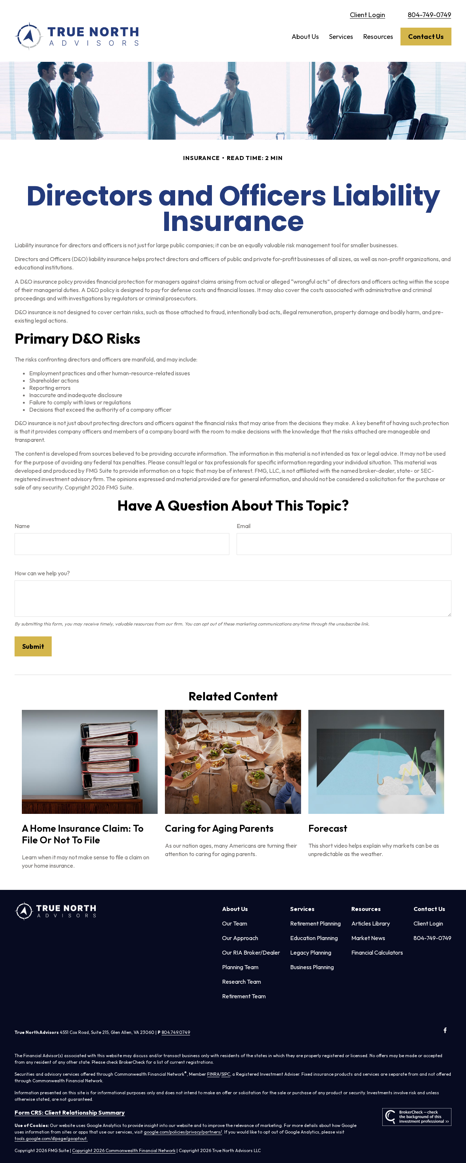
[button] (305, 36)
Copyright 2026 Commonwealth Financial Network (123, 1150)
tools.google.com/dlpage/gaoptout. (51, 1138)
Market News (368, 938)
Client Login (367, 15)
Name (22, 525)
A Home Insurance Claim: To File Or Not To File (82, 834)
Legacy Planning (310, 952)
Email (243, 525)
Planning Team (240, 967)
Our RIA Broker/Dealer (251, 952)
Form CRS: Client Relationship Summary (70, 1112)
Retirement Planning (315, 923)
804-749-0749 (429, 15)
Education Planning (314, 938)
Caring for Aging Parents (219, 828)
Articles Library (370, 923)
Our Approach (240, 938)
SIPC (225, 1074)
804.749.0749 (176, 1032)
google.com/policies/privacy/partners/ (183, 1132)
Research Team (241, 981)
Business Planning (312, 967)
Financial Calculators (377, 952)
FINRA (213, 1074)
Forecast (327, 828)
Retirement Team (244, 996)
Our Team (234, 923)
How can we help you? (42, 573)
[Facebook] (445, 1030)
